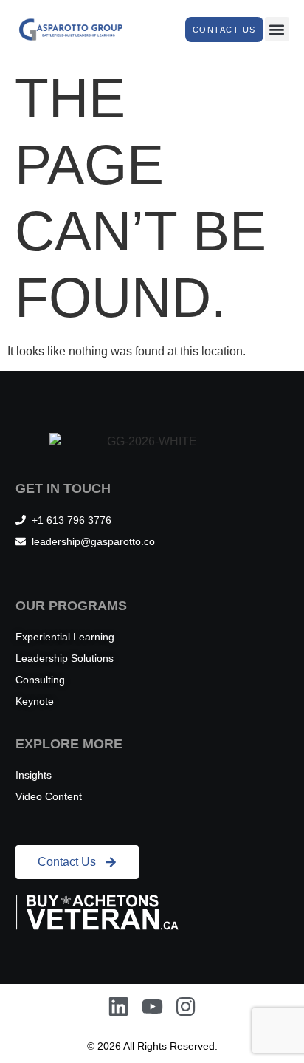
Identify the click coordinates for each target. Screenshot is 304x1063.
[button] (277, 29)
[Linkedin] (118, 1006)
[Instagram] (185, 1006)
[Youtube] (152, 1006)
